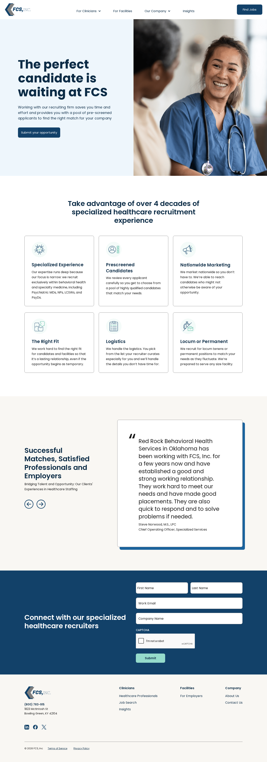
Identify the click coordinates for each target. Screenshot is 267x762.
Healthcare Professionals (138, 696)
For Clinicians (86, 11)
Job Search (128, 702)
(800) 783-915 (34, 704)
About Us (232, 696)
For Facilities (122, 11)
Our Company (155, 11)
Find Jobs (249, 9)
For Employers (191, 696)
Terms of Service (57, 748)
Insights (188, 11)
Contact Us (234, 702)
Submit (150, 658)
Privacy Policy (81, 748)
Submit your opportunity (39, 132)
